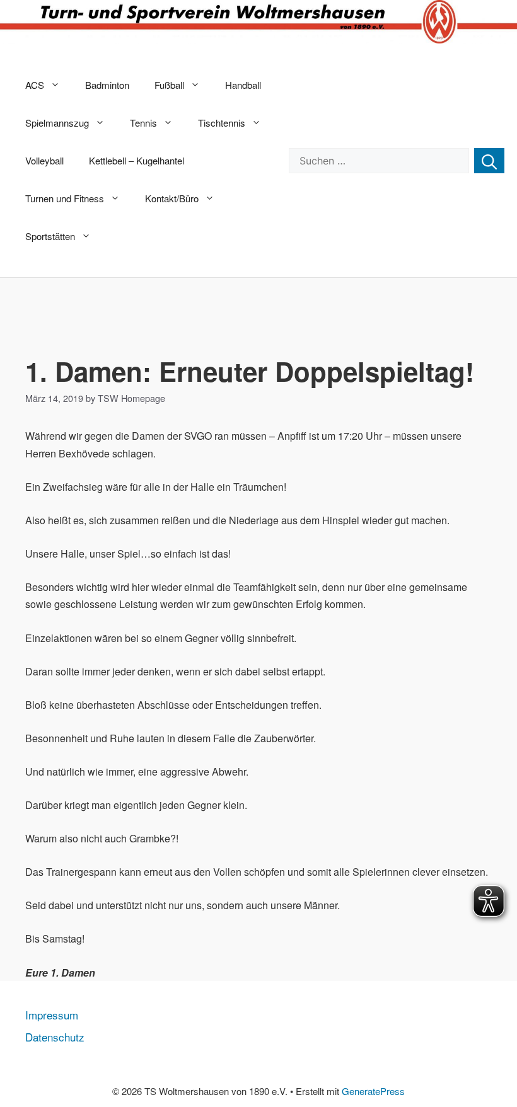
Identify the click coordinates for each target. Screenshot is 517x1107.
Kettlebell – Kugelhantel (136, 160)
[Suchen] (489, 160)
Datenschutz (54, 1037)
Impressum (51, 1015)
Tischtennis (221, 122)
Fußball (169, 84)
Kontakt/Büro (172, 198)
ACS (34, 84)
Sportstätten (50, 236)
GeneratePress (373, 1091)
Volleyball (44, 160)
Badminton (107, 84)
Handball (243, 84)
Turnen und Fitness (64, 198)
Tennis (143, 122)
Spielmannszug (57, 122)
